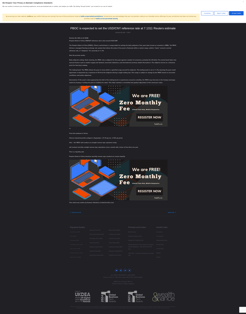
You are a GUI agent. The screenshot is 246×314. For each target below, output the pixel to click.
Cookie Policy (160, 248)
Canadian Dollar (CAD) (76, 244)
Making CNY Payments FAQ (135, 240)
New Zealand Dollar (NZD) (97, 234)
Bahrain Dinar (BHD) (114, 230)
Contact (158, 257)
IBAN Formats (132, 232)
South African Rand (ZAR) (96, 255)
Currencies (159, 232)
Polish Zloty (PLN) (94, 242)
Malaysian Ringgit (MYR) (115, 251)
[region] (123, 11)
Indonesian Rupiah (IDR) (115, 247)
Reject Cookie (221, 13)
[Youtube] (116, 270)
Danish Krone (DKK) (75, 257)
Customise (207, 13)
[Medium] (121, 270)
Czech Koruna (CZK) (114, 238)
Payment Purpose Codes (135, 236)
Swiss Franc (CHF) (75, 248)
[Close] (244, 1)
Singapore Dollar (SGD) (96, 247)
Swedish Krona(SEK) (95, 251)
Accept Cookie (236, 13)
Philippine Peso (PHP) (115, 255)
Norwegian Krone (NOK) (96, 238)
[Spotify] (129, 270)
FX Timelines (159, 236)
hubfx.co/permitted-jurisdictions (92, 16)
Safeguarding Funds (161, 240)
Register (158, 253)
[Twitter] (125, 270)
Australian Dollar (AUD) (76, 253)
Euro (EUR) (73, 236)
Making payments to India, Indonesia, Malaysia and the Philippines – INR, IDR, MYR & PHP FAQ (141, 247)
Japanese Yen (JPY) (95, 230)
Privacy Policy (160, 244)
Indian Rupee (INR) (114, 242)
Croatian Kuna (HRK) (114, 234)
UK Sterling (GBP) (75, 232)
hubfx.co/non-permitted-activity (107, 18)
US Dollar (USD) (74, 240)
